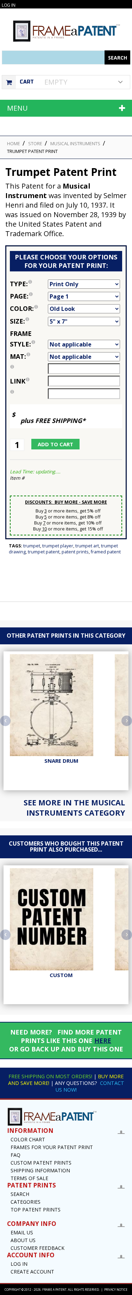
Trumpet (31, 546)
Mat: (29, 356)
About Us (23, 1240)
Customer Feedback (37, 1248)
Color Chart (28, 1139)
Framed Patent (106, 552)
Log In (8, 5)
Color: (29, 308)
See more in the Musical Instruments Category (74, 807)
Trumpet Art (87, 546)
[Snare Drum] (61, 705)
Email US (22, 1232)
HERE (102, 1040)
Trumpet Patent (43, 552)
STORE (35, 143)
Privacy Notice (115, 1289)
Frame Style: (29, 338)
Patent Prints (75, 552)
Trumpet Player (57, 546)
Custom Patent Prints (41, 1162)
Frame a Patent (54, 1289)
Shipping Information (40, 1170)
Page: (29, 295)
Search (20, 1194)
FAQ (15, 1155)
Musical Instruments (75, 143)
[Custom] (61, 919)
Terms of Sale (29, 1178)
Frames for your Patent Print (52, 1147)
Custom (61, 974)
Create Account (32, 1271)
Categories (25, 1201)
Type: (29, 283)
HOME (13, 143)
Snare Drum (61, 760)
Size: (29, 320)
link (17, 381)
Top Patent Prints (36, 1209)
